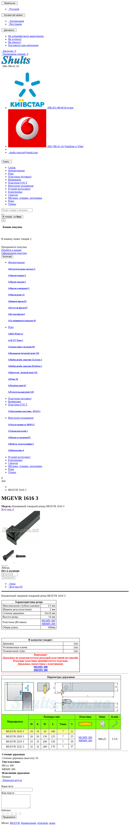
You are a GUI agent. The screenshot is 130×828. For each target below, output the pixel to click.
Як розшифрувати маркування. (26, 36)
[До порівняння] (6, 565)
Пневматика (16, 450)
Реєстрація (15, 24)
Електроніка (15, 191)
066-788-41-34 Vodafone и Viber (64, 146)
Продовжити (9, 817)
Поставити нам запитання (23, 45)
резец (52, 823)
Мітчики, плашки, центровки (25, 198)
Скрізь (12, 167)
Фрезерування (16, 170)
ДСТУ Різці (15, 340)
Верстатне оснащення (20, 185)
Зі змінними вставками (22, 320)
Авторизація (16, 21)
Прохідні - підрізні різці (22, 372)
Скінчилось (8, 578)
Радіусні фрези (18, 307)
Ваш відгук (7, 792)
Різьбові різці (17, 385)
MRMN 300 (48, 623)
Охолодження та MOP (21, 424)
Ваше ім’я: (7, 786)
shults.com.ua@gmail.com (23, 152)
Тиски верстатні (18, 431)
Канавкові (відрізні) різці (23, 353)
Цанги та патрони (19, 437)
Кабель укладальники (21, 444)
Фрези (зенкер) (17, 275)
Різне (11, 201)
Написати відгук (11, 780)
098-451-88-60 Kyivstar (59, 107)
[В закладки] (2, 565)
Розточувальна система (21, 269)
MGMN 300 (48, 620)
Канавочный (28, 823)
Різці (11, 173)
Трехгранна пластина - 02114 (24, 411)
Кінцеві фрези (17, 301)
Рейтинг (6, 810)
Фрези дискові (17, 282)
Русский (13, 9)
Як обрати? (14, 42)
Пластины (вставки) (19, 176)
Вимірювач (14, 179)
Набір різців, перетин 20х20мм (25, 366)
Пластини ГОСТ (17, 182)
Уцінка (12, 204)
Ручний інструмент (19, 188)
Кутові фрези (16, 314)
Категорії (7, 256)
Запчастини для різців (21, 347)
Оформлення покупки (14, 253)
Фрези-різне (16, 294)
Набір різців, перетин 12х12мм (25, 359)
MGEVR (15, 823)
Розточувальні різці (21, 392)
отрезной (42, 823)
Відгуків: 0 (7, 509)
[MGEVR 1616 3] (20, 548)
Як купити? (15, 39)
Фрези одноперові (18, 288)
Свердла (13, 194)
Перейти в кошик (11, 250)
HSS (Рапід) (15, 333)
